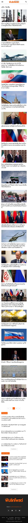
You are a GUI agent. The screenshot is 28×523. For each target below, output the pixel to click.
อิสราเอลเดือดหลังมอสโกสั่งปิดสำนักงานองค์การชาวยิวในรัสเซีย (13, 380)
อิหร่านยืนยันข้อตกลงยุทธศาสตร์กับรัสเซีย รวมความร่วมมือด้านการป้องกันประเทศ (13, 166)
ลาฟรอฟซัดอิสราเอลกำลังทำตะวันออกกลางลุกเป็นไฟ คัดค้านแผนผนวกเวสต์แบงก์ (12, 44)
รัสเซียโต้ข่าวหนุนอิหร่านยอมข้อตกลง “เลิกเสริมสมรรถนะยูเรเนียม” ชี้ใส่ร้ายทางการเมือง (13, 86)
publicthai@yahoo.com (16, 506)
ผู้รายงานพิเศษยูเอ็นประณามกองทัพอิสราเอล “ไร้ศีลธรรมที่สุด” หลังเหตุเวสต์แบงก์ (17, 471)
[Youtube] (19, 510)
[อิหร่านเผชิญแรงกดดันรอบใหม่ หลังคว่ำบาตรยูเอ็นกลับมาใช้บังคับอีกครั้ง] (14, 16)
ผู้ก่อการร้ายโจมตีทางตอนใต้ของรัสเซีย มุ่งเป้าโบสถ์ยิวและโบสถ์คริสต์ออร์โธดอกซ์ (14, 205)
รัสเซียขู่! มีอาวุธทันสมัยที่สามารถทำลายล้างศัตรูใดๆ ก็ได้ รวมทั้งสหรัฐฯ (13, 265)
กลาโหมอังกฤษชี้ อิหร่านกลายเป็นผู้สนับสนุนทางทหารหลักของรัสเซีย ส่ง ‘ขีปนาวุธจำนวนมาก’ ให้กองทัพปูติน (12, 304)
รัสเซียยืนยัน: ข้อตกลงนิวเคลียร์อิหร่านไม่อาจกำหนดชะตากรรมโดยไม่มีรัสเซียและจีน (13, 106)
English (19, 519)
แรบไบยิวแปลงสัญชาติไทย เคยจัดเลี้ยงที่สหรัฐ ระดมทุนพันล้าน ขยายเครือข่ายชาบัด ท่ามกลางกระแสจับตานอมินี (13, 418)
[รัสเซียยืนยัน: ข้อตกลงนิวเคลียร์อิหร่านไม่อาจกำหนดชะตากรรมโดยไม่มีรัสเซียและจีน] (14, 97)
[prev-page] (8, 408)
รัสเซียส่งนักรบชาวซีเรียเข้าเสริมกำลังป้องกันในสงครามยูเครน (12, 324)
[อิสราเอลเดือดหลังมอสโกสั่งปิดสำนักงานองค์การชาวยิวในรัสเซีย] (14, 371)
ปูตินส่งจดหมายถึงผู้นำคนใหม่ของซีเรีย (13, 126)
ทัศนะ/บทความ (17, 517)
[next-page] (19, 408)
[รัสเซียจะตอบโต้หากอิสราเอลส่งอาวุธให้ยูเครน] (14, 335)
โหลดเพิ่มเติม (13, 449)
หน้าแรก (3, 517)
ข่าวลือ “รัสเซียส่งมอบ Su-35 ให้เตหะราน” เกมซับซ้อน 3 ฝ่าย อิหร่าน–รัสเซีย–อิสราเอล (12, 65)
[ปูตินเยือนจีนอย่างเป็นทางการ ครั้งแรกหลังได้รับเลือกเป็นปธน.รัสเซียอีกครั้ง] (14, 217)
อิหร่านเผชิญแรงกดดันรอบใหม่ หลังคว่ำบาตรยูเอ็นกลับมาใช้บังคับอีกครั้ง (13, 24)
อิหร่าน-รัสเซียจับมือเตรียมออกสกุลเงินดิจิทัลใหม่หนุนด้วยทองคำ (13, 285)
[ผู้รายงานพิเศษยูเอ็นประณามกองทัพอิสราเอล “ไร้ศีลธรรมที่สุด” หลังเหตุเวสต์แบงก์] (4, 471)
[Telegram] (12, 510)
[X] (15, 510)
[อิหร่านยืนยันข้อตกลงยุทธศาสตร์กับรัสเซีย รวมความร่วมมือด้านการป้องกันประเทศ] (14, 156)
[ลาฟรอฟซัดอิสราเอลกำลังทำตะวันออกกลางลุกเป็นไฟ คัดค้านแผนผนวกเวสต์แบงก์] (14, 35)
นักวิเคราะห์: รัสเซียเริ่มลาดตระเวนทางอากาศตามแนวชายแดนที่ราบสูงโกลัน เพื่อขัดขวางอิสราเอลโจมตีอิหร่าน (13, 245)
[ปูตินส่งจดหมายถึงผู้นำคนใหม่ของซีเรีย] (14, 118)
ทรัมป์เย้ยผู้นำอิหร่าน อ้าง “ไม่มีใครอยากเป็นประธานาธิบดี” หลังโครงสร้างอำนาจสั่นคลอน (17, 478)
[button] (2, 2)
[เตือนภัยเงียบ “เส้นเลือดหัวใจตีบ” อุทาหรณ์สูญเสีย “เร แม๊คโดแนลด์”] (4, 465)
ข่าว (7, 517)
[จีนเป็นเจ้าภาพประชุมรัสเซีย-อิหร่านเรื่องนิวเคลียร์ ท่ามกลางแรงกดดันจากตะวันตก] (14, 135)
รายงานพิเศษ (11, 517)
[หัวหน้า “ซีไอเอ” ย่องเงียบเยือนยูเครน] (14, 354)
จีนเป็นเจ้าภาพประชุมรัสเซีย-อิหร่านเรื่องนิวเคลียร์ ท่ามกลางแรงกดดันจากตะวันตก (13, 145)
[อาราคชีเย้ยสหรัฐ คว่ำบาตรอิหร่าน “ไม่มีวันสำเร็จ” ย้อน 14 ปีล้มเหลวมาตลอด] (4, 484)
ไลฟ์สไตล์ (23, 517)
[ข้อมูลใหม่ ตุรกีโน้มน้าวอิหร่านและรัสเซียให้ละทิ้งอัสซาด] (14, 177)
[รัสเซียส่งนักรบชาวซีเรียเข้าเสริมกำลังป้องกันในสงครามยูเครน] (14, 316)
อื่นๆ (15, 519)
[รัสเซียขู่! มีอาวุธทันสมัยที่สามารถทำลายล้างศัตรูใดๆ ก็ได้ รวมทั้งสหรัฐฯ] (14, 257)
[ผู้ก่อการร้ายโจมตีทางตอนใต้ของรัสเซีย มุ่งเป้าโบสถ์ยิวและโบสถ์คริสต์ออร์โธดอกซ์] (14, 196)
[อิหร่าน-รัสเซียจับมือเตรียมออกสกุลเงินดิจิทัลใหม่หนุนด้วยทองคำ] (14, 276)
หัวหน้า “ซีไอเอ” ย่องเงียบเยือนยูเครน (12, 362)
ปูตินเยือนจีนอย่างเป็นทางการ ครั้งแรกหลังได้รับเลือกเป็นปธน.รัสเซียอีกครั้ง (13, 226)
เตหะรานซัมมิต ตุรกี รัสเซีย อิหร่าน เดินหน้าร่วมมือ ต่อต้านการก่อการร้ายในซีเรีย (13, 400)
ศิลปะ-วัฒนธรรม (11, 519)
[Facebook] (8, 510)
